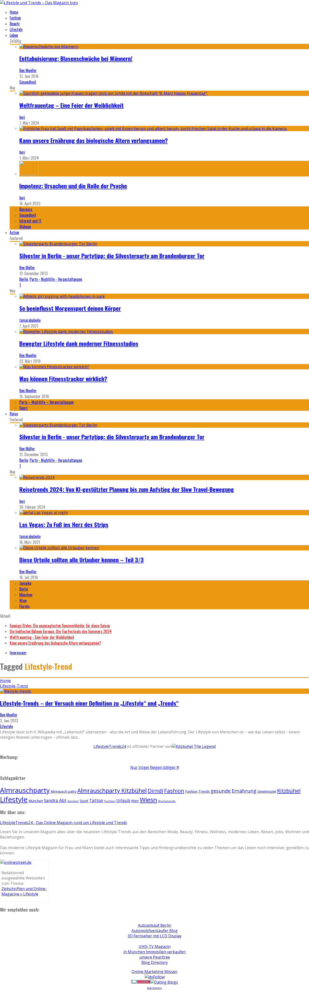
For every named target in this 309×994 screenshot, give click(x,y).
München (25, 595)
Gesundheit (27, 82)
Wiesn (148, 799)
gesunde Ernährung (233, 791)
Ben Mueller (28, 70)
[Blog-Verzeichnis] (140, 982)
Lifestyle (16, 29)
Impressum (18, 653)
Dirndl (155, 790)
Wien (23, 600)
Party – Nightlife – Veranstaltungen (46, 402)
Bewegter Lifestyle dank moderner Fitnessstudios (78, 343)
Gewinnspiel (266, 791)
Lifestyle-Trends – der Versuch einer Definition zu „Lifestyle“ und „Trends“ (89, 703)
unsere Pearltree (154, 957)
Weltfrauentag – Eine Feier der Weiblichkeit (71, 105)
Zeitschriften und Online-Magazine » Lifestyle (24, 891)
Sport (23, 408)
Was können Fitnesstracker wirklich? (63, 378)
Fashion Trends (197, 791)
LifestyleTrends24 (109, 746)
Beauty (15, 24)
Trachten (109, 801)
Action (14, 232)
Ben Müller (27, 267)
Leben (14, 35)
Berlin (23, 279)
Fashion (15, 18)
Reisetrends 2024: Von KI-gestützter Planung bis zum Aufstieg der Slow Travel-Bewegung (126, 489)
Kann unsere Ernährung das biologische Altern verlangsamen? (93, 140)
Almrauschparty (25, 790)
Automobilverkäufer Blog (155, 930)
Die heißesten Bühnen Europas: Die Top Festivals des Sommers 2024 (61, 631)
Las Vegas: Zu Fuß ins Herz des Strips (63, 524)
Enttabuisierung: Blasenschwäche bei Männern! (75, 58)
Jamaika (25, 583)
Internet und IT (30, 221)
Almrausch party (63, 791)
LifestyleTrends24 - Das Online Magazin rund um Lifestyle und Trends (63, 822)
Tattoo (96, 800)
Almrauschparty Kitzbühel (112, 790)
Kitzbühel (289, 790)
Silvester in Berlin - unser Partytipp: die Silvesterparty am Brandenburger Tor (111, 255)
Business (25, 209)
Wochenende (167, 801)
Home (14, 12)
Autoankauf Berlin (154, 925)
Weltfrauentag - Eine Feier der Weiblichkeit (42, 637)
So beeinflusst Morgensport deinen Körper (70, 308)
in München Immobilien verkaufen (154, 951)
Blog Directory (154, 962)
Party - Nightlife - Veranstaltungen (56, 279)
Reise (14, 414)
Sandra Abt (55, 800)
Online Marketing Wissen (154, 971)
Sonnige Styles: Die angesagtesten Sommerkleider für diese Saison (60, 626)
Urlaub (123, 800)
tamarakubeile (30, 320)
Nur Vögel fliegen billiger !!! (154, 767)
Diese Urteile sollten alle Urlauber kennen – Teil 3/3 (81, 559)
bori (22, 117)
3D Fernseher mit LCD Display (154, 936)
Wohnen (25, 227)
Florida (24, 606)
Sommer (73, 801)
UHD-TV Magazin (154, 946)
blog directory (154, 988)
